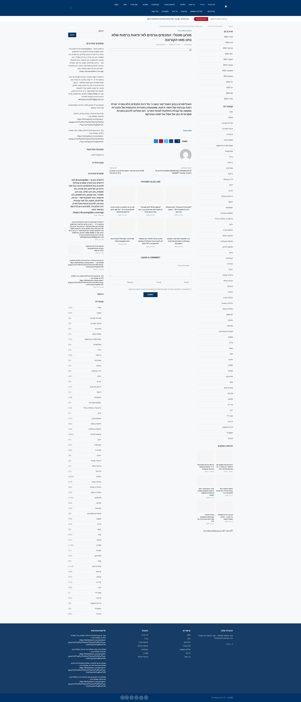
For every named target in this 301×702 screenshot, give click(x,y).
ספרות (84, 550)
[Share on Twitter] (166, 141)
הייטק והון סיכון (84, 387)
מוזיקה (84, 503)
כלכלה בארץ (84, 482)
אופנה (84, 313)
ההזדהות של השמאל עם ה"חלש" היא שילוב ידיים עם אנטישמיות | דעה (224, 467)
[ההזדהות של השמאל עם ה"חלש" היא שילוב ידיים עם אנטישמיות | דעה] (224, 456)
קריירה (84, 582)
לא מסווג (84, 498)
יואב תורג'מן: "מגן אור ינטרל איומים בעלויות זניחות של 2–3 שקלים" (166, 19)
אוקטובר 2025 (227, 71)
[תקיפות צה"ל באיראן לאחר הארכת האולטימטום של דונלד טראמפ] (75, 250)
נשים (84, 529)
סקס (116, 5)
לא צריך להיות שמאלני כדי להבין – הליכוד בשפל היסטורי (225, 517)
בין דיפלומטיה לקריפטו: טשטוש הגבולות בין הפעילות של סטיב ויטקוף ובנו (178, 241)
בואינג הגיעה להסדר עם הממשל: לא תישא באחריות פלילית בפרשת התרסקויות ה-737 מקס (150, 241)
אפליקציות (84, 345)
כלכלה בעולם (84, 492)
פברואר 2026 (228, 48)
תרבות (84, 614)
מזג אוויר (133, 5)
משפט (84, 519)
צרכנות (184, 11)
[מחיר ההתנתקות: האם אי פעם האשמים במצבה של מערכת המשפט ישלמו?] (205, 480)
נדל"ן (84, 524)
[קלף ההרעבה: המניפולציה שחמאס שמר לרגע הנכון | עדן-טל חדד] (205, 506)
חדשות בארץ (169, 5)
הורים (84, 382)
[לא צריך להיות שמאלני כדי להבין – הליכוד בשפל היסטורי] (224, 506)
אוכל (84, 308)
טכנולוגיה (155, 5)
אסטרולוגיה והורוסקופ (84, 339)
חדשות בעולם (84, 424)
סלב (125, 5)
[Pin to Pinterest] (161, 141)
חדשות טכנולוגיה (84, 429)
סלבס (84, 540)
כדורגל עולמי (84, 466)
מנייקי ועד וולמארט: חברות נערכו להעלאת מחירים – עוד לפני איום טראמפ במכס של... (122, 209)
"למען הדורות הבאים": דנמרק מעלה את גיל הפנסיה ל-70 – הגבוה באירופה (179, 209)
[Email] (77, 19)
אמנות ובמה (84, 334)
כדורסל (84, 471)
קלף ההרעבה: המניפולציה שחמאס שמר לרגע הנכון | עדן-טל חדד (206, 518)
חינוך (84, 440)
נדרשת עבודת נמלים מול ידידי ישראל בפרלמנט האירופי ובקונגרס (205, 467)
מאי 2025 (229, 93)
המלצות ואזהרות (84, 403)
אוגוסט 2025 (228, 76)
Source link (187, 131)
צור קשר (154, 11)
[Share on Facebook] (171, 141)
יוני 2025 (229, 87)
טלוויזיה (84, 450)
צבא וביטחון (84, 566)
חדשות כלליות (84, 434)
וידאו (84, 413)
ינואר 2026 (229, 54)
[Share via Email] (156, 141)
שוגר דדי (84, 593)
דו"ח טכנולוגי (84, 371)
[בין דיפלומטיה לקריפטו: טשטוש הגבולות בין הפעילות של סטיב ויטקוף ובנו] (179, 226)
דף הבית (211, 5)
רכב (84, 587)
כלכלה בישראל (84, 487)
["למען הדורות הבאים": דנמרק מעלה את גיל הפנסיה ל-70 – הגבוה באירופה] (179, 195)
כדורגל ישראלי (84, 461)
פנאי (84, 561)
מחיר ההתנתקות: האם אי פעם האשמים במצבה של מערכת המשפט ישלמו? (206, 492)
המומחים (84, 397)
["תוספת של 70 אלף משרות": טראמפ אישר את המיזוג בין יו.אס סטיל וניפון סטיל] (150, 195)
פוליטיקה (211, 11)
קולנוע (84, 577)
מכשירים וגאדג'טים (84, 514)
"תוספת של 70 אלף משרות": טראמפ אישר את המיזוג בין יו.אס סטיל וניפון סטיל (150, 209)
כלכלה (182, 5)
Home (231, 26)
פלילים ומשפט (196, 11)
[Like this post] (176, 141)
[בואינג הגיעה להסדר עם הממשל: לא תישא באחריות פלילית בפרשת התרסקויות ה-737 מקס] (150, 226)
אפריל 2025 (228, 99)
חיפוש (101, 31)
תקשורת (165, 11)
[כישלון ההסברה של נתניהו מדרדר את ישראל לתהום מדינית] (224, 480)
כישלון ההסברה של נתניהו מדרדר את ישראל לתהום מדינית (224, 491)
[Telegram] (75, 19)
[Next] (191, 19)
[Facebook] (85, 19)
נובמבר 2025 (228, 65)
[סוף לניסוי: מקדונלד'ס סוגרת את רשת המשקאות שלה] (122, 226)
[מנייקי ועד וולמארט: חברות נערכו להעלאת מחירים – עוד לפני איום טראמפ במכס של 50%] (122, 195)
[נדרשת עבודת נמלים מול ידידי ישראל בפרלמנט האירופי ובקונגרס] (205, 456)
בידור (202, 5)
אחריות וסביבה (84, 318)
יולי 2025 (229, 82)
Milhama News (205, 698)
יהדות (84, 455)
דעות (84, 376)
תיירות (175, 11)
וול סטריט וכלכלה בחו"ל (215, 26)
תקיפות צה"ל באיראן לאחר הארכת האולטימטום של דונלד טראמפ (94, 248)
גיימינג (84, 366)
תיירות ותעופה (84, 603)
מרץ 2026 (229, 42)
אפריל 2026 (228, 37)
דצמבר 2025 (228, 59)
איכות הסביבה (84, 323)
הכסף (84, 392)
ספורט (145, 5)
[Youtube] (80, 19)
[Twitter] (83, 19)
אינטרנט (84, 329)
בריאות (192, 5)
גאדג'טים (84, 360)
